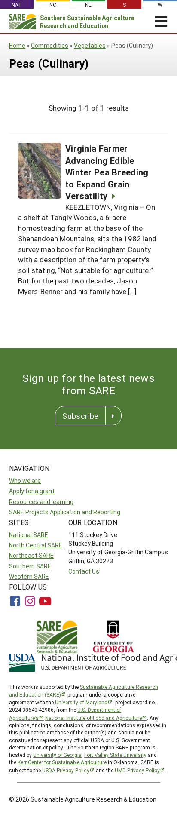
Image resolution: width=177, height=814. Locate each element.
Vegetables (90, 45)
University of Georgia (57, 754)
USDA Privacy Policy (65, 770)
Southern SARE (30, 566)
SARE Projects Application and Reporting (64, 512)
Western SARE (29, 576)
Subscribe (80, 416)
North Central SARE (35, 545)
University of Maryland (81, 702)
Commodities (49, 45)
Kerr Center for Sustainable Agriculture (62, 762)
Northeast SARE (31, 555)
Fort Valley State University (115, 754)
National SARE (28, 535)
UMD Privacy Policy (137, 770)
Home (17, 45)
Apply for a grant (32, 491)
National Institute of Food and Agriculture (93, 717)
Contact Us (83, 571)
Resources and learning (41, 502)
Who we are (25, 480)
